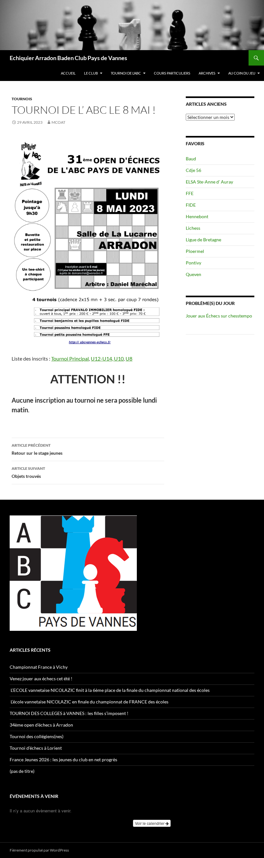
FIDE (191, 205)
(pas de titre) (22, 771)
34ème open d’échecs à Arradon (41, 725)
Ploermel (195, 251)
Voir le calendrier (150, 823)
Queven (193, 274)
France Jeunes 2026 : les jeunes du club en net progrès (63, 759)
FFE (189, 193)
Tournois (22, 98)
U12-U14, (102, 358)
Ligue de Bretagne (203, 239)
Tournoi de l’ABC (126, 73)
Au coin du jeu (241, 73)
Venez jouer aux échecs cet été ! (41, 678)
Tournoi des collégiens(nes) (36, 736)
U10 (119, 358)
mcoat (58, 122)
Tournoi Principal (70, 358)
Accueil (68, 73)
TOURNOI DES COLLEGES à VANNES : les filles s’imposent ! (69, 713)
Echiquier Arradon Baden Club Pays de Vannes (68, 57)
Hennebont (197, 216)
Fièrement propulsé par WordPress (39, 850)
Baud (191, 158)
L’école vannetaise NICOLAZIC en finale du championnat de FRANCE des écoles (89, 701)
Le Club (91, 73)
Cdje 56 (193, 170)
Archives (207, 73)
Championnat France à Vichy (39, 667)
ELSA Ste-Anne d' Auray (209, 181)
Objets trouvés (28, 472)
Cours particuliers (172, 73)
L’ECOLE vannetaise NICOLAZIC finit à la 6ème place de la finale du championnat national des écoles (110, 690)
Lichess (193, 228)
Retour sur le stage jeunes (37, 449)
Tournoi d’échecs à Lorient (36, 748)
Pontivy (193, 262)
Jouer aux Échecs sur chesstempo (219, 315)
